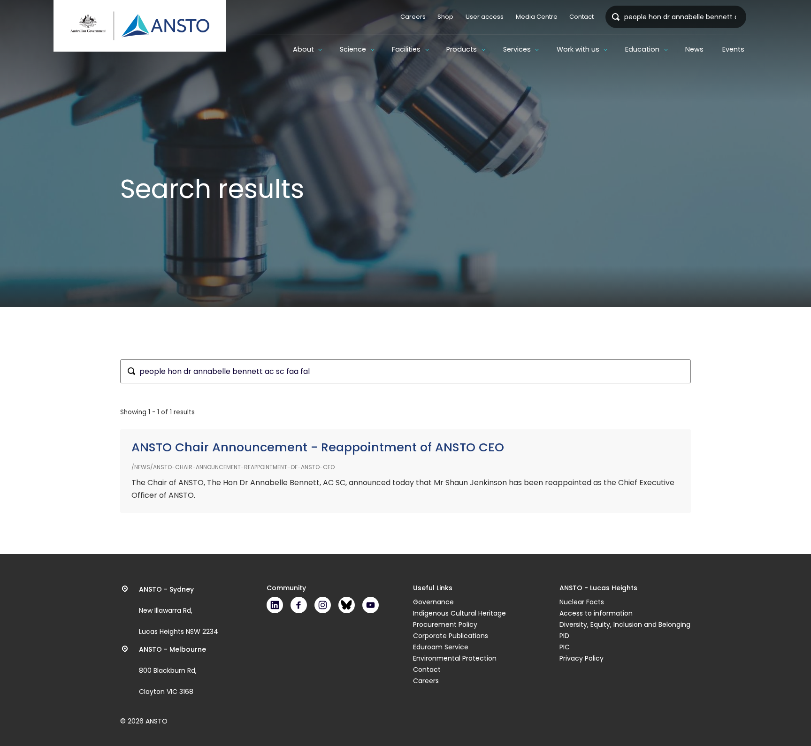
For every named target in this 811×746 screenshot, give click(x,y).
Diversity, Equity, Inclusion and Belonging (624, 624)
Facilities (406, 49)
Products (461, 49)
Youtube (370, 605)
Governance (433, 602)
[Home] (139, 25)
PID (564, 635)
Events (733, 49)
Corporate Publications (450, 635)
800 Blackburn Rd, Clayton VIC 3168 (172, 670)
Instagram (322, 605)
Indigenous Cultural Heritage (459, 613)
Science (353, 49)
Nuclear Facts (581, 602)
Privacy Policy (581, 658)
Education (642, 49)
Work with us (578, 49)
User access (485, 17)
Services (517, 49)
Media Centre (537, 17)
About (303, 49)
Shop (445, 17)
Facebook (299, 605)
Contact (581, 17)
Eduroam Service (440, 647)
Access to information (596, 613)
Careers (413, 17)
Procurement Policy (445, 624)
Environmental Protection (455, 658)
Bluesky (346, 605)
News (694, 49)
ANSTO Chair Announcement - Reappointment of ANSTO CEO (317, 447)
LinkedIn (275, 605)
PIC (564, 647)
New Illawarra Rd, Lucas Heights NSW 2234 (178, 610)
